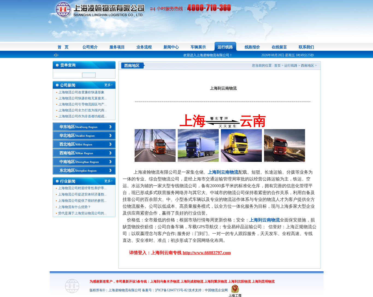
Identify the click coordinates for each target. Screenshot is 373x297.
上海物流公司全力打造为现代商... (82, 110)
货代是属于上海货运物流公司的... (82, 213)
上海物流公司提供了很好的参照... (82, 201)
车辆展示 (198, 47)
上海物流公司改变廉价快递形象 (81, 92)
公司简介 (90, 47)
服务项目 (117, 47)
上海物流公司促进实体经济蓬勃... (82, 194)
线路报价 (252, 47)
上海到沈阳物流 (239, 281)
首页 (277, 65)
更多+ (108, 85)
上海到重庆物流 (215, 281)
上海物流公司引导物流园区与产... (82, 104)
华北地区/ (77, 135)
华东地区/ (78, 127)
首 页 (63, 47)
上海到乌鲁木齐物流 (165, 281)
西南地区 (307, 65)
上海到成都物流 (191, 281)
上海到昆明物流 (263, 281)
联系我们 (306, 47)
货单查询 (68, 65)
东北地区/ (78, 170)
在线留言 (279, 47)
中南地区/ (79, 162)
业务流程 (144, 47)
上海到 (223, 172)
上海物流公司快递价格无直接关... (82, 98)
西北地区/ (76, 144)
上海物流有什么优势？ (74, 207)
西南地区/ (76, 153)
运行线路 (225, 47)
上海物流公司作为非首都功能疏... (82, 116)
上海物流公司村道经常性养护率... (82, 188)
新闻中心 (171, 47)
